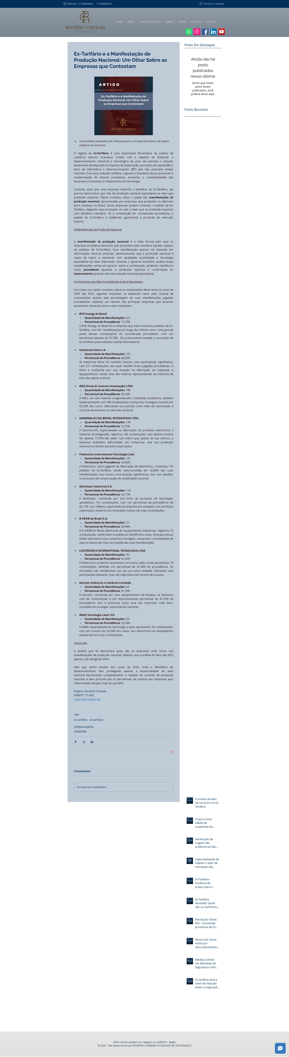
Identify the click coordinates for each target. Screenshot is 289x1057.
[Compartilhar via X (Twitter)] (83, 741)
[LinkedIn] (213, 31)
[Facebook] (205, 31)
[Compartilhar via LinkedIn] (91, 741)
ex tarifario (96, 719)
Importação (80, 731)
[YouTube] (221, 31)
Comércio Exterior (84, 726)
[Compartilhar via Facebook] (75, 741)
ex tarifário (81, 719)
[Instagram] (197, 31)
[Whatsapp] (188, 31)
